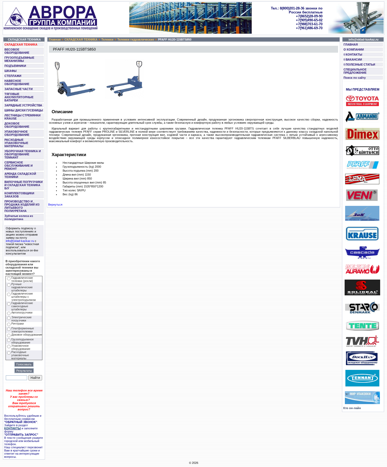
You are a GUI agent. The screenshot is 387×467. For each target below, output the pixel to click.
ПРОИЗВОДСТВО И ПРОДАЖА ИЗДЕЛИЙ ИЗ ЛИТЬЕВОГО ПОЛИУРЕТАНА (21, 206)
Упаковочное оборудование (20, 347)
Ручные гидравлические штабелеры (22, 287)
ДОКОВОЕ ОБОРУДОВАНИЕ (16, 125)
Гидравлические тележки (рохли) (22, 279)
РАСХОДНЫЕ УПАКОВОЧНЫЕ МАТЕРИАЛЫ (16, 143)
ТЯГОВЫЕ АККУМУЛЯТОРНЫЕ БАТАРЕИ (18, 97)
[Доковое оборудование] (362, 364)
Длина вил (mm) (73, 174)
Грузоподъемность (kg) (78, 166)
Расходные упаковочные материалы (20, 355)
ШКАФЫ (10, 70)
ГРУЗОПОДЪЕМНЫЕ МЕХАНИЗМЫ (19, 59)
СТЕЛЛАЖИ (12, 75)
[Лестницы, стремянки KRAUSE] (362, 240)
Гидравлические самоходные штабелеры (22, 306)
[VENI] (362, 200)
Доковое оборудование (26, 334)
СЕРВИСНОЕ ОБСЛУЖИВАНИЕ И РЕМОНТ (18, 165)
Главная (55, 39)
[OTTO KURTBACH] (362, 155)
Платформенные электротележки (22, 330)
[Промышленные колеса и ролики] (362, 329)
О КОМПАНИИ (354, 49)
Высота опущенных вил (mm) (82, 182)
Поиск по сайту (355, 77)
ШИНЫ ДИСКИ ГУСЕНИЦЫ (23, 110)
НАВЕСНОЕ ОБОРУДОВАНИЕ (16, 82)
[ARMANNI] (362, 115)
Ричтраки (17, 323)
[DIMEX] (362, 139)
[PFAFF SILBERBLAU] (362, 168)
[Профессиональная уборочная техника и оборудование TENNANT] (362, 385)
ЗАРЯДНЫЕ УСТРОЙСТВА (23, 105)
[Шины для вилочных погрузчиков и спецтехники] (362, 294)
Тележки (107, 39)
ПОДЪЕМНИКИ (15, 65)
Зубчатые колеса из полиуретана (18, 217)
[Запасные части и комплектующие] (362, 345)
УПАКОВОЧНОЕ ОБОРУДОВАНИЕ (16, 133)
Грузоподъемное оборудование (22, 341)
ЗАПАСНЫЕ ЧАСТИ (18, 89)
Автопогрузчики (21, 312)
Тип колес (69, 190)
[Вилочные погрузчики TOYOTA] (362, 105)
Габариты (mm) (73, 186)
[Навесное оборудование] (362, 258)
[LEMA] (362, 183)
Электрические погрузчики (21, 319)
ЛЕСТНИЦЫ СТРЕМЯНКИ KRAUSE (22, 117)
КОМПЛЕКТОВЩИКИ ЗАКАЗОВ (19, 195)
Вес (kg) (68, 194)
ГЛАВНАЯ (351, 44)
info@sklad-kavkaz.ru (20, 240)
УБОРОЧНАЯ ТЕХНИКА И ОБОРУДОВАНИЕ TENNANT (22, 154)
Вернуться (55, 204)
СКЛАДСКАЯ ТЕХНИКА (20, 44)
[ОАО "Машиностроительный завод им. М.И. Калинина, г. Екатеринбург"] (362, 219)
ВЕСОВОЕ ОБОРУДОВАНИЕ (16, 51)
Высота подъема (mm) (78, 170)
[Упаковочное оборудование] (362, 403)
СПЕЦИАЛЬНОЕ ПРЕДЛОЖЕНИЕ (355, 71)
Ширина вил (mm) (74, 178)
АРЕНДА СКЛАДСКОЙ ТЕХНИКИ (20, 175)
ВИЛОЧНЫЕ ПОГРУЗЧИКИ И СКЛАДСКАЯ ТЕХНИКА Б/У (23, 185)
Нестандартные (73, 162)
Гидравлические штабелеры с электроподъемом (23, 296)
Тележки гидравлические (135, 39)
